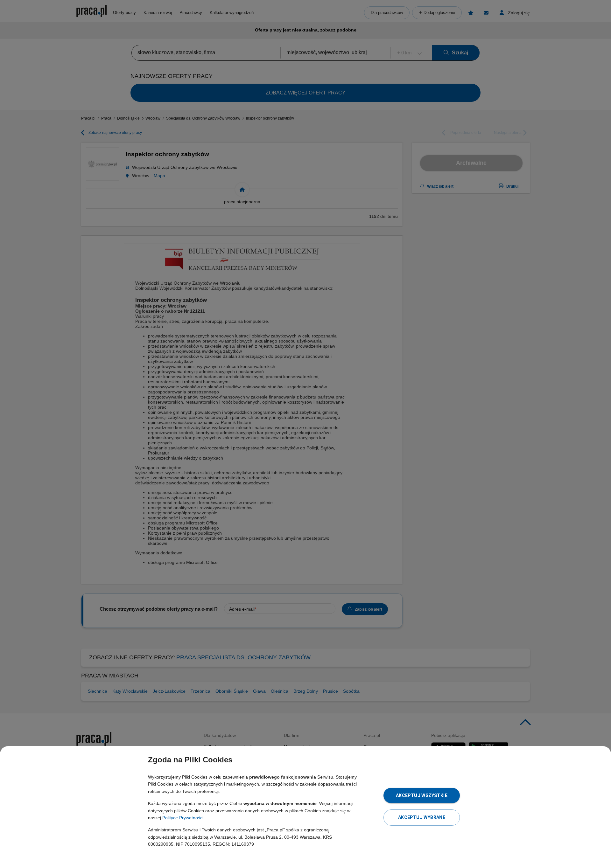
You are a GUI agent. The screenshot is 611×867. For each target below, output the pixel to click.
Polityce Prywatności (182, 817)
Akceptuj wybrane (421, 817)
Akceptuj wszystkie (421, 795)
